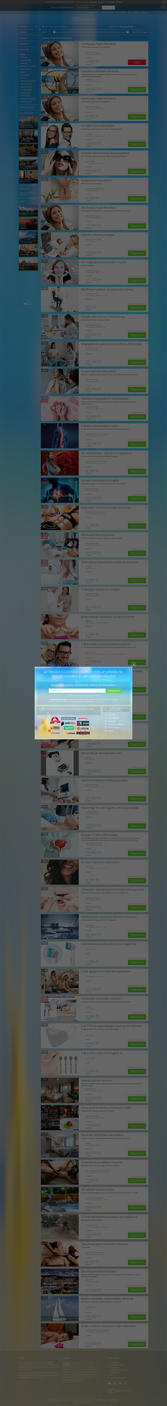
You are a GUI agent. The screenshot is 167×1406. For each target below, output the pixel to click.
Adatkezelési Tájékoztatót (58, 699)
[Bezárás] (134, 664)
